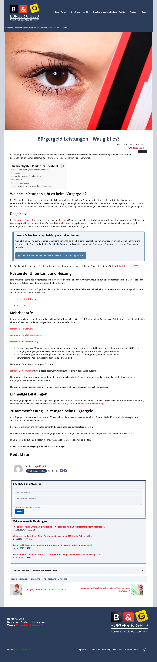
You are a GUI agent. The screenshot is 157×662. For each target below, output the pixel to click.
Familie (122, 12)
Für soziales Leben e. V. (30, 625)
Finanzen (133, 12)
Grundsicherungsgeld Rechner (105, 12)
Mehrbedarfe (16, 179)
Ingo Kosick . (139, 147)
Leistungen (23, 579)
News (57, 12)
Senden (20, 511)
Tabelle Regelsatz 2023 (127, 266)
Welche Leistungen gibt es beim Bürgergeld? (30, 169)
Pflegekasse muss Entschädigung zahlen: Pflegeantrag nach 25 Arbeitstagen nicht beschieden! (59, 526)
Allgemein (143, 151)
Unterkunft (62, 579)
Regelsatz (15, 173)
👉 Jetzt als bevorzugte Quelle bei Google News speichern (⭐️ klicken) (51, 255)
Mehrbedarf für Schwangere (23, 328)
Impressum (82, 649)
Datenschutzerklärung (33, 507)
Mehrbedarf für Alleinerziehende (25, 335)
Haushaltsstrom (62, 223)
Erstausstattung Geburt (64, 403)
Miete (44, 579)
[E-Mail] (61, 470)
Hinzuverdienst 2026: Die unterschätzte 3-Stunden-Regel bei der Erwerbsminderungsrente (57, 554)
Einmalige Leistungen (20, 183)
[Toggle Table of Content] (62, 166)
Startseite (9, 27)
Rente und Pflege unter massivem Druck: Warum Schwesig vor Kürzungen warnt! (52, 545)
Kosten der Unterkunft (27, 299)
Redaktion (117, 649)
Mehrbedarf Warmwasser (22, 370)
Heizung (14, 579)
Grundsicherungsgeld (79, 12)
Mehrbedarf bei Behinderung (24, 341)
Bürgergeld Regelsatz (24, 220)
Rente (63, 12)
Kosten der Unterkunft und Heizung (26, 176)
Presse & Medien (132, 649)
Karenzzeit (22, 305)
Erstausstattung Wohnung (91, 403)
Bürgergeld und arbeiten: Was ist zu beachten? (46, 589)
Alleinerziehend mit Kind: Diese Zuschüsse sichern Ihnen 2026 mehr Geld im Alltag (52, 536)
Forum (145, 12)
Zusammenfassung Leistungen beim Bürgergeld (31, 186)
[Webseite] (65, 470)
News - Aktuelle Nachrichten (25, 27)
